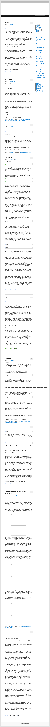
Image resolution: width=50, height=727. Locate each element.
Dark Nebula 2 (9, 427)
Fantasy (41, 44)
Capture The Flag (22, 74)
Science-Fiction (40, 73)
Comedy (40, 39)
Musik (37, 31)
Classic (37, 39)
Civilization (21, 626)
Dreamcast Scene (38, 85)
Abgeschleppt (38, 83)
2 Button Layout (22, 119)
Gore (39, 48)
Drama (38, 44)
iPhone (31, 74)
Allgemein (37, 25)
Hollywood (39, 50)
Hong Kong (39, 53)
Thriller (42, 77)
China (44, 37)
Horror (37, 54)
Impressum (10, 15)
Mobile (6, 153)
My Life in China (38, 87)
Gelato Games (25, 291)
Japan (40, 54)
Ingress (7, 22)
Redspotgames (38, 88)
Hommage (6, 292)
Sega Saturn (39, 75)
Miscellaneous (38, 29)
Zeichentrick (38, 79)
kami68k (17, 299)
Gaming (24, 626)
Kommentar (15, 422)
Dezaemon (38, 42)
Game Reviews (12, 74)
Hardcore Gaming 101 (39, 86)
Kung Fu (37, 60)
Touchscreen (16, 120)
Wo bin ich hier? (15, 15)
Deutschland (38, 40)
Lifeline (7, 125)
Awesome (21, 291)
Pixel (29, 119)
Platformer (38, 70)
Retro (9, 120)
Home (6, 15)
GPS (25, 74)
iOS (29, 74)
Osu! (6, 297)
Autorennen (21, 421)
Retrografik (39, 72)
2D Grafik (37, 36)
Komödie (39, 58)
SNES (15, 292)
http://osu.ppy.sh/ (14, 350)
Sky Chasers (8, 79)
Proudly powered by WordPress (25, 723)
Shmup (38, 77)
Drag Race (28, 421)
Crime (43, 39)
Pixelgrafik (6, 120)
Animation (38, 37)
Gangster (37, 48)
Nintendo (40, 61)
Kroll (6, 632)
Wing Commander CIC (39, 91)
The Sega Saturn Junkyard (40, 90)
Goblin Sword (9, 158)
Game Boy (43, 47)
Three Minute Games (10, 153)
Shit (43, 75)
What (38, 78)
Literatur (37, 28)
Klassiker (38, 56)
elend (15, 81)
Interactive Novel (22, 152)
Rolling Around (29, 486)
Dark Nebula (22, 486)
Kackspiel (8, 422)
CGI (41, 37)
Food (37, 26)
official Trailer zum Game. (14, 60)
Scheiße (11, 422)
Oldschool (40, 63)
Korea (42, 58)
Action (41, 36)
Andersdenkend (38, 84)
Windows (8, 353)
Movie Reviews (38, 30)
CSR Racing (8, 358)
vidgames (17, 495)
